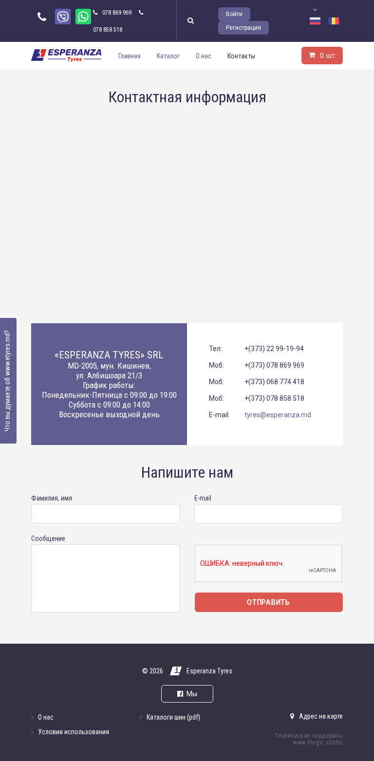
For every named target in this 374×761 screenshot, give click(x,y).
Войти (234, 14)
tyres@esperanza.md (277, 415)
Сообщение (48, 538)
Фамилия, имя (51, 498)
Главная (129, 56)
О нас (203, 56)
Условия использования (73, 732)
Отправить (268, 602)
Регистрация (243, 27)
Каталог (168, 56)
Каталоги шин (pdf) (173, 717)
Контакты (241, 56)
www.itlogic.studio (318, 742)
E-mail (202, 498)
